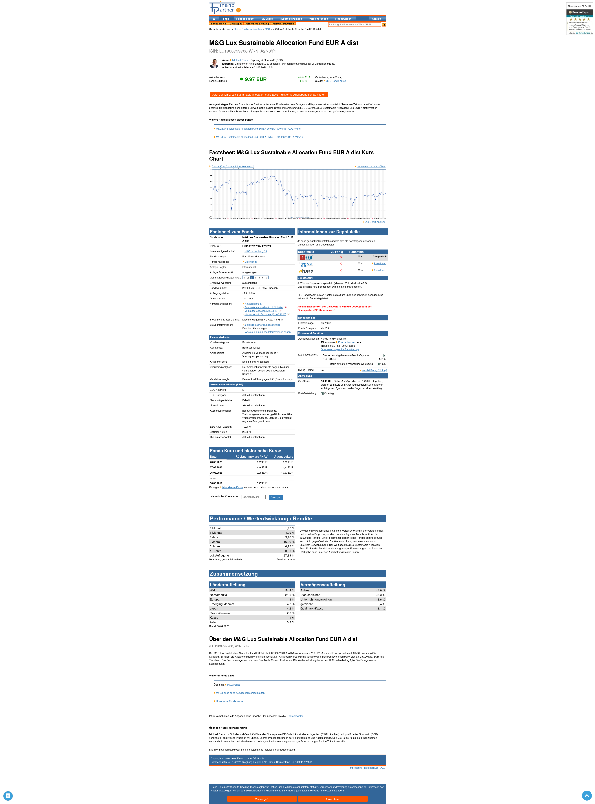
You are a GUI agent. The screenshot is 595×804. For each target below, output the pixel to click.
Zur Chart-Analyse (375, 222)
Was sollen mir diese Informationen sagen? (268, 332)
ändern (340, 790)
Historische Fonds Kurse (229, 701)
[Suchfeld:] (354, 24)
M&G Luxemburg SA (256, 251)
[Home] (214, 18)
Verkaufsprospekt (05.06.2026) (261, 311)
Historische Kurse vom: (224, 496)
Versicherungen (319, 18)
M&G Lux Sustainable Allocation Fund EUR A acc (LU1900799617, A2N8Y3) (258, 128)
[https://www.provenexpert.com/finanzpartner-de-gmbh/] (579, 18)
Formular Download (283, 23)
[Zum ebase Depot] (308, 271)
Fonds (225, 18)
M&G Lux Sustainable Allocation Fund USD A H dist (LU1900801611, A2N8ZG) (259, 137)
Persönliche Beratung (257, 23)
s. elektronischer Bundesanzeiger (263, 325)
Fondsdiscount (245, 18)
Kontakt (377, 18)
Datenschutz (371, 767)
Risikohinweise (295, 716)
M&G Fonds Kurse (336, 81)
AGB (383, 767)
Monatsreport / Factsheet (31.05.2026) (265, 314)
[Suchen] (384, 25)
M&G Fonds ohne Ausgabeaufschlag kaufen (240, 693)
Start (236, 29)
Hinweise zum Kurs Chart (371, 166)
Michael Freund (240, 60)
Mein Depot (236, 23)
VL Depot (267, 18)
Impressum (356, 767)
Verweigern (262, 799)
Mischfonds (251, 261)
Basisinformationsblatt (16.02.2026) (264, 307)
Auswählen (380, 263)
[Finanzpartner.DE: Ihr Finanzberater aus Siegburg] (225, 8)
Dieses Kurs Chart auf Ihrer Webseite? (233, 166)
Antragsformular (253, 303)
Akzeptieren (333, 799)
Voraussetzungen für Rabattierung (340, 349)
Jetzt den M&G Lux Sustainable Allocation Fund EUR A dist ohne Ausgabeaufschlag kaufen (268, 94)
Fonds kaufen (218, 23)
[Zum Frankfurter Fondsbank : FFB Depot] (308, 257)
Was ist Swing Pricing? (374, 370)
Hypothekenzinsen (291, 18)
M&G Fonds (233, 684)
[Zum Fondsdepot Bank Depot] (308, 264)
